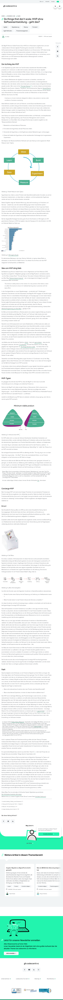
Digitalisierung (15, 27)
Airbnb (26, 342)
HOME (3, 16)
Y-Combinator (22, 344)
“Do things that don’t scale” (28, 346)
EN (60, 1)
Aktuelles (47, 1)
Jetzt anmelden (10, 953)
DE (57, 1)
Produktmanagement (22, 31)
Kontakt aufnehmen (48, 834)
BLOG (19, 16)
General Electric (47, 88)
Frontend (34, 27)
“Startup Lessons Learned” (16, 278)
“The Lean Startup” (25, 86)
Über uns (41, 1)
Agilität (5, 27)
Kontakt (52, 1)
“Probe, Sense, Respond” (17, 722)
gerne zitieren (38, 342)
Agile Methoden (8, 31)
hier (38, 480)
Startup (26, 27)
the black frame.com (40, 796)
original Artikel (40, 711)
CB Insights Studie (13, 255)
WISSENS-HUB (11, 16)
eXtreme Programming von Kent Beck (11, 308)
